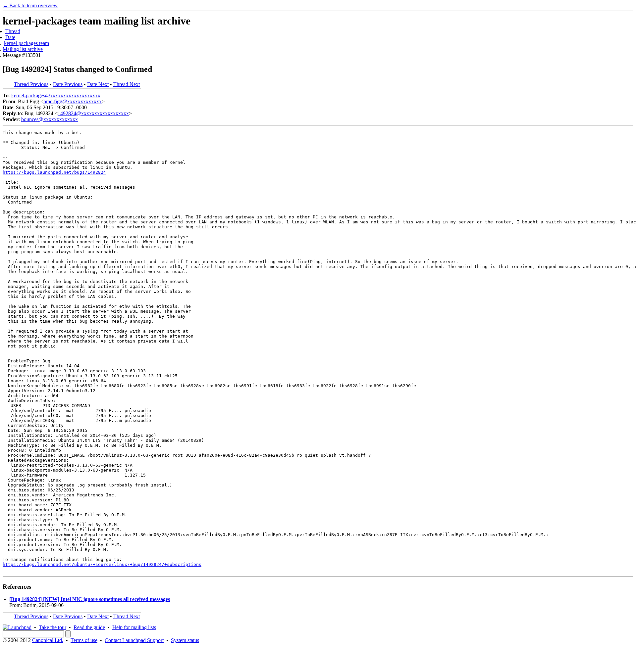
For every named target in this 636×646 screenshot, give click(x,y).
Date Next (98, 84)
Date (10, 37)
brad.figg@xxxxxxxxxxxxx (72, 101)
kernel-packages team (26, 43)
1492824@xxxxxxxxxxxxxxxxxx (93, 113)
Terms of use (84, 640)
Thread (12, 31)
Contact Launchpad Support (134, 640)
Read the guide (89, 627)
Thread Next (126, 84)
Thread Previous (31, 84)
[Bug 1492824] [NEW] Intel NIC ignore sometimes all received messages (89, 599)
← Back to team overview (30, 5)
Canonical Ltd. (47, 640)
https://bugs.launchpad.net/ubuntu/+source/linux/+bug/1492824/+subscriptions (102, 564)
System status (185, 640)
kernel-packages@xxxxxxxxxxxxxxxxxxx (55, 95)
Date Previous (67, 84)
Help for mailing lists (134, 627)
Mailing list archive (23, 49)
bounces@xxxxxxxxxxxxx (49, 119)
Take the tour (52, 627)
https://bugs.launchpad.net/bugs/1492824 (54, 172)
